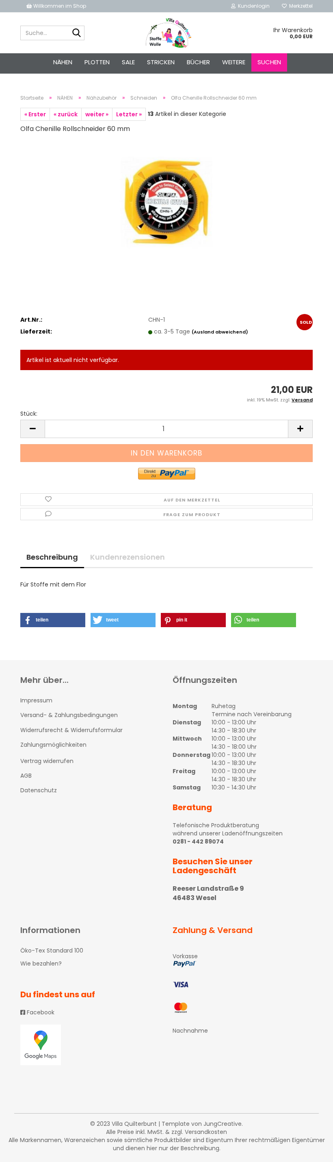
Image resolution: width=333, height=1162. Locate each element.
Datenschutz (38, 790)
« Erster (35, 114)
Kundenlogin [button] (253, 5)
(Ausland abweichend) (220, 332)
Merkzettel (300, 5)
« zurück (66, 114)
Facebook (39, 1012)
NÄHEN (62, 62)
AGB (26, 776)
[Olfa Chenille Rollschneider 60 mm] (166, 202)
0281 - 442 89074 (198, 841)
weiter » (96, 114)
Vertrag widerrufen (47, 761)
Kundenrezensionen (127, 557)
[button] (52, 620)
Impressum (36, 700)
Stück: (28, 414)
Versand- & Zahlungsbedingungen (69, 715)
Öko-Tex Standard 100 (51, 950)
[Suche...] (76, 33)
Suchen (269, 62)
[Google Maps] (90, 1045)
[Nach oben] (310, 1150)
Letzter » (129, 114)
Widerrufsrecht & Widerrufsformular (71, 730)
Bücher (198, 62)
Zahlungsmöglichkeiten (53, 745)
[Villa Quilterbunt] (167, 33)
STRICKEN (161, 62)
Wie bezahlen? (41, 963)
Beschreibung (52, 557)
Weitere (233, 62)
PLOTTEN (97, 62)
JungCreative (222, 1124)
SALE (128, 62)
